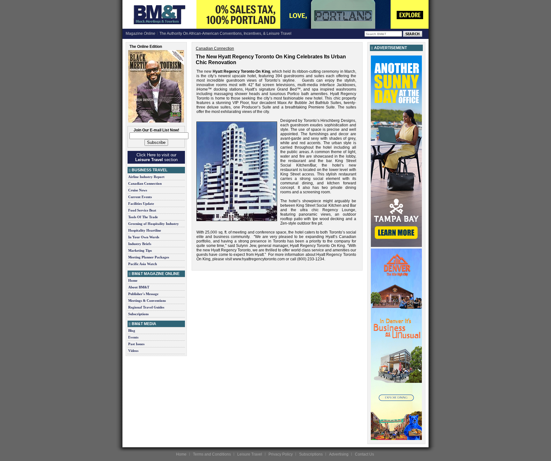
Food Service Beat (142, 210)
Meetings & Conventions (147, 300)
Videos (133, 351)
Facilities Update (141, 203)
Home (132, 280)
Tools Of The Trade (143, 217)
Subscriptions (138, 314)
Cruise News (137, 190)
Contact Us (364, 454)
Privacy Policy (280, 454)
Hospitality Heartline (144, 230)
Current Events (140, 197)
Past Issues (136, 344)
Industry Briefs (139, 244)
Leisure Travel (249, 454)
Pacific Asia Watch (142, 264)
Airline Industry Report (146, 177)
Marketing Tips (140, 250)
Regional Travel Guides (146, 307)
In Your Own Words (143, 237)
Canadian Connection (145, 183)
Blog (131, 330)
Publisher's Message (143, 294)
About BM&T (138, 287)
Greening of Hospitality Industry (153, 224)
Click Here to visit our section (156, 157)
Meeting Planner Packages (148, 257)
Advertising (339, 454)
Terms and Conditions (212, 454)
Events (133, 337)
